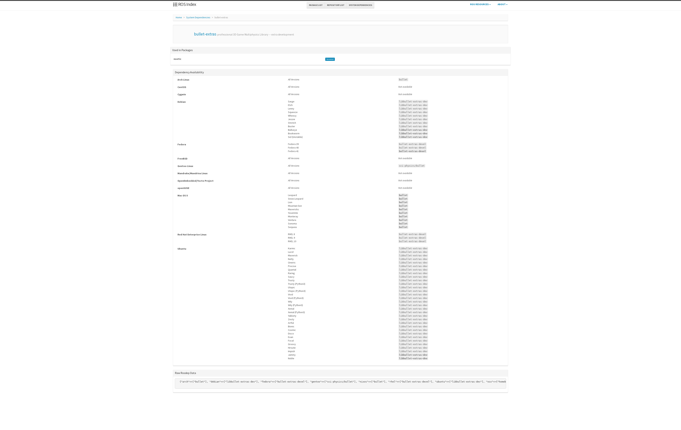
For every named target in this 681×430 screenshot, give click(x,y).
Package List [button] (316, 5)
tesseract (330, 59)
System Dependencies (198, 17)
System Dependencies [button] (360, 5)
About (502, 4)
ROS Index (187, 4)
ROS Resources (479, 4)
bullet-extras (205, 34)
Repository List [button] (335, 5)
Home (179, 17)
